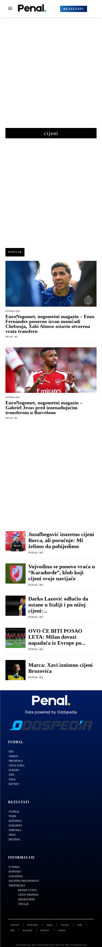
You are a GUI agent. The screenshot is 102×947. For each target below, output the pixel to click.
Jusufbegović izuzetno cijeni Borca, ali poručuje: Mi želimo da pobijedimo (61, 540)
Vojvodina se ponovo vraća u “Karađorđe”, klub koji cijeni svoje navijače (61, 572)
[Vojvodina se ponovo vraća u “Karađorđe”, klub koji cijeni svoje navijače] (15, 573)
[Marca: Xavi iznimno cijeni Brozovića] (15, 670)
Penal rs (11, 337)
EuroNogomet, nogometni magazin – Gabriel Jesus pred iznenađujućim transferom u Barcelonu (43, 407)
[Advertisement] (51, 75)
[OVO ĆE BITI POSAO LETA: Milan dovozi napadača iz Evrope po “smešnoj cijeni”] (15, 638)
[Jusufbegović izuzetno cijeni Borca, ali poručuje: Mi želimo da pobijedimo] (15, 541)
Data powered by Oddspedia (51, 712)
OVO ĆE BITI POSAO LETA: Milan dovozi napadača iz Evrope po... (56, 637)
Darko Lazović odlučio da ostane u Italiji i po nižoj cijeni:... (58, 605)
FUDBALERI (12, 311)
